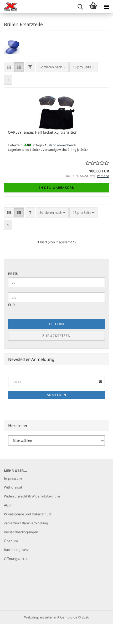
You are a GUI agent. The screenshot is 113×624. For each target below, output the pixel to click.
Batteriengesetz (16, 549)
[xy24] (8, 6)
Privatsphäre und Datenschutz (28, 514)
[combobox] (52, 67)
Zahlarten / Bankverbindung (26, 523)
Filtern (56, 324)
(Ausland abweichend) (59, 145)
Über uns (11, 541)
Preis (13, 273)
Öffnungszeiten (16, 558)
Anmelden (56, 395)
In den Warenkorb (56, 187)
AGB (7, 505)
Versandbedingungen (21, 532)
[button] (9, 67)
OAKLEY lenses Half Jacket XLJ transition (43, 132)
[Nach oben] (98, 616)
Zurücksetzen (56, 335)
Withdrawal (13, 487)
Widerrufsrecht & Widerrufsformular (32, 496)
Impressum (13, 478)
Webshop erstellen (38, 617)
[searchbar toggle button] (80, 6)
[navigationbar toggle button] (106, 6)
